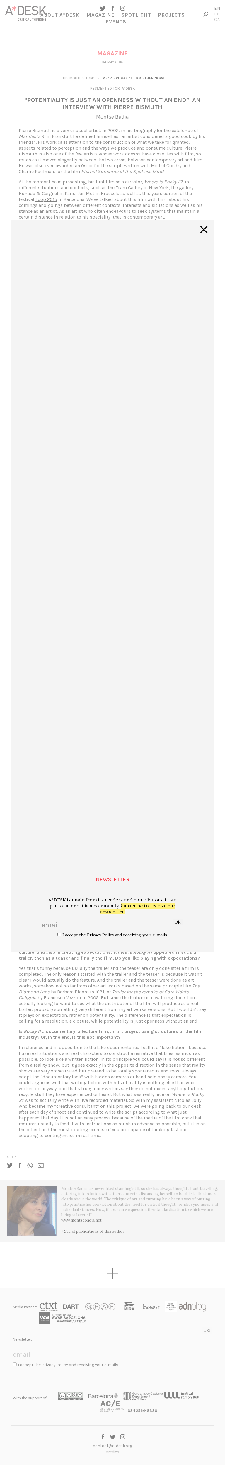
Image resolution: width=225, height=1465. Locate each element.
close (204, 230)
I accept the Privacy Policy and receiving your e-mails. (115, 935)
